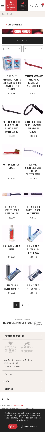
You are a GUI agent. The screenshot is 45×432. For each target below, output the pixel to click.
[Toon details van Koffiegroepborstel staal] (12, 152)
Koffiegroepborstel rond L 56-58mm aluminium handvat (33, 126)
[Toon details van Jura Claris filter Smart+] (12, 273)
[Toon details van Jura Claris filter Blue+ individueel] (33, 233)
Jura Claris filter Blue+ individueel (33, 249)
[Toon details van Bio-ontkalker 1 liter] (12, 233)
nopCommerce (17, 405)
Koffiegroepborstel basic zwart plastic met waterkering (11, 126)
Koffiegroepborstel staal (11, 166)
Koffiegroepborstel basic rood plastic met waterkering (33, 81)
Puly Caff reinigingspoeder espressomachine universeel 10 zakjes (11, 83)
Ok (14, 426)
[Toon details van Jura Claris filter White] (33, 273)
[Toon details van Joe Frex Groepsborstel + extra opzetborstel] (33, 152)
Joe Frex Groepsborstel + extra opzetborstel (33, 169)
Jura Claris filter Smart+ (11, 287)
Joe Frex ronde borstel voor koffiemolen (33, 210)
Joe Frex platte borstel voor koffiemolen (12, 210)
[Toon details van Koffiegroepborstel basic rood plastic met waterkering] (33, 63)
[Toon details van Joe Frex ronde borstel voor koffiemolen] (33, 194)
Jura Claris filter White (33, 287)
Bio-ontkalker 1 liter (11, 248)
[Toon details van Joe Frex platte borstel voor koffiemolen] (12, 194)
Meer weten (30, 426)
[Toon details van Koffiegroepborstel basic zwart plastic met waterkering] (12, 109)
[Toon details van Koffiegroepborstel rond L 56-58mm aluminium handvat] (33, 109)
